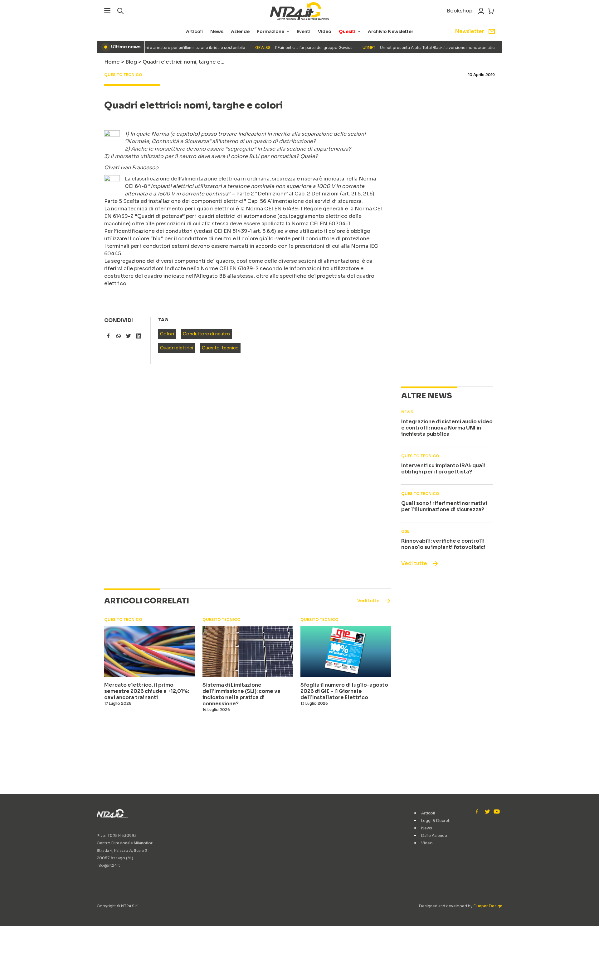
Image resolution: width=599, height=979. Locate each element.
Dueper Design (488, 906)
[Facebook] (478, 811)
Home (112, 62)
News (216, 31)
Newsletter (469, 31)
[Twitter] (487, 811)
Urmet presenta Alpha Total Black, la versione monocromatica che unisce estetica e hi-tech (446, 47)
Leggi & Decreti (435, 820)
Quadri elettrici (176, 348)
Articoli (194, 31)
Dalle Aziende (434, 835)
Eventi (303, 31)
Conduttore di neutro (206, 334)
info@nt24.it (108, 865)
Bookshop (459, 10)
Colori (167, 334)
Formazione (270, 31)
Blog (131, 62)
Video (324, 31)
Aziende (240, 31)
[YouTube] (496, 811)
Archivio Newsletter (390, 31)
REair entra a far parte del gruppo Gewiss (293, 47)
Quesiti (347, 31)
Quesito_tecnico (220, 348)
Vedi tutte (414, 563)
